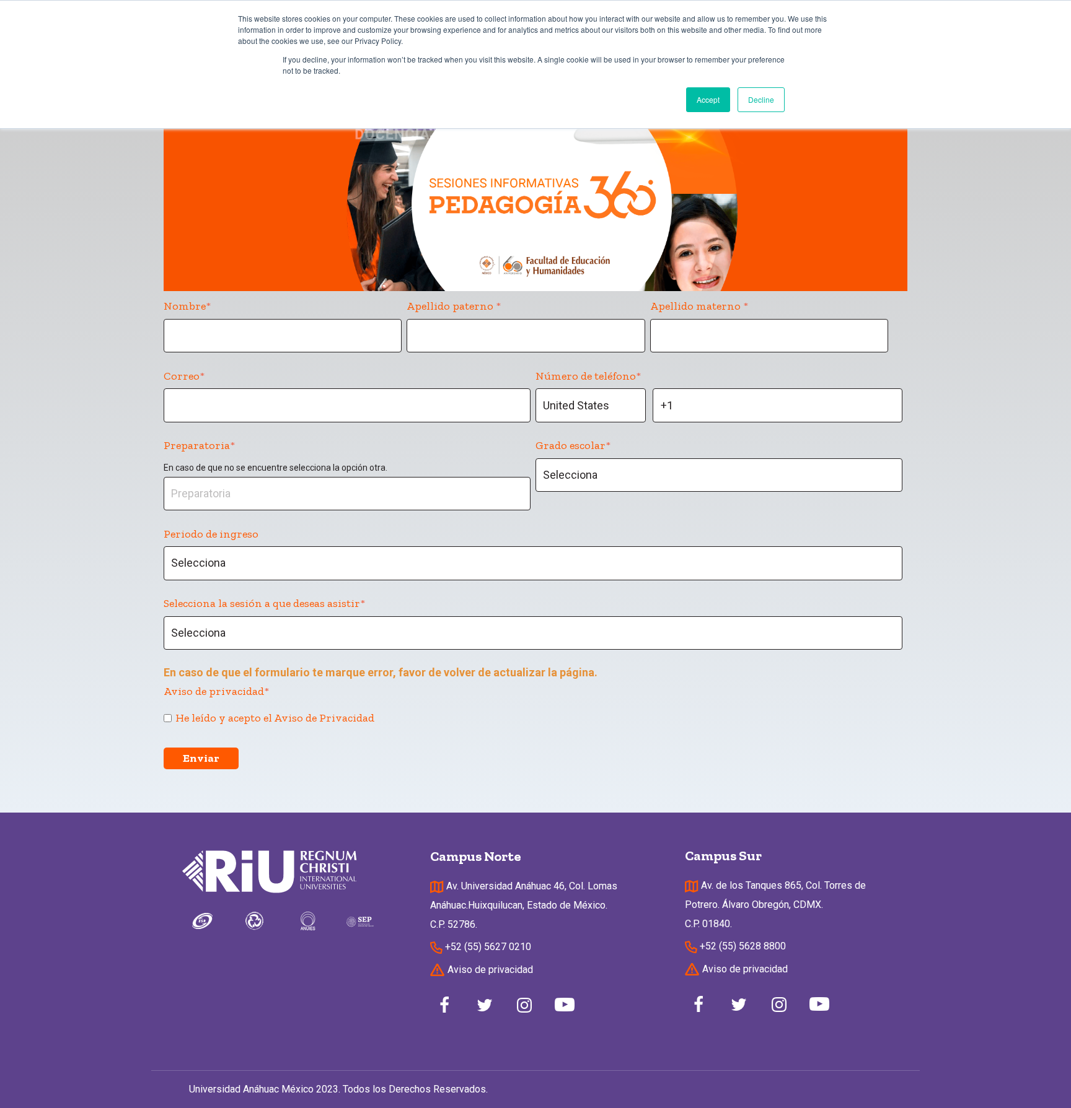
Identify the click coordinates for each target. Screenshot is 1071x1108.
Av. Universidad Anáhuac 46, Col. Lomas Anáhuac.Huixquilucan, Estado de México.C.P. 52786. (523, 905)
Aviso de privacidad (489, 969)
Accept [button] (708, 99)
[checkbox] (533, 717)
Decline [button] (761, 99)
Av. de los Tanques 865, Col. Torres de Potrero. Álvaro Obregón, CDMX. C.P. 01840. (775, 904)
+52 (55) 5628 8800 (741, 946)
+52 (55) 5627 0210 (487, 947)
